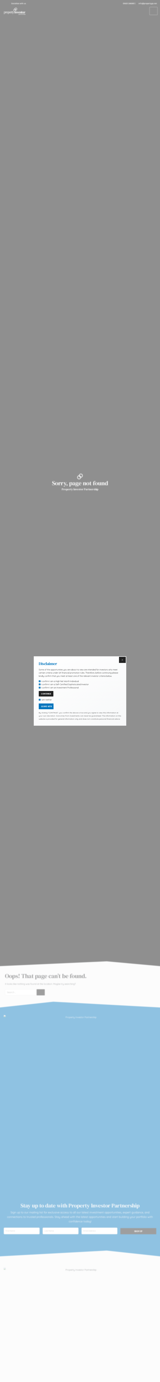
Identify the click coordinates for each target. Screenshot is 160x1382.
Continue (46, 693)
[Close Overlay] (122, 660)
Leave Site (46, 706)
